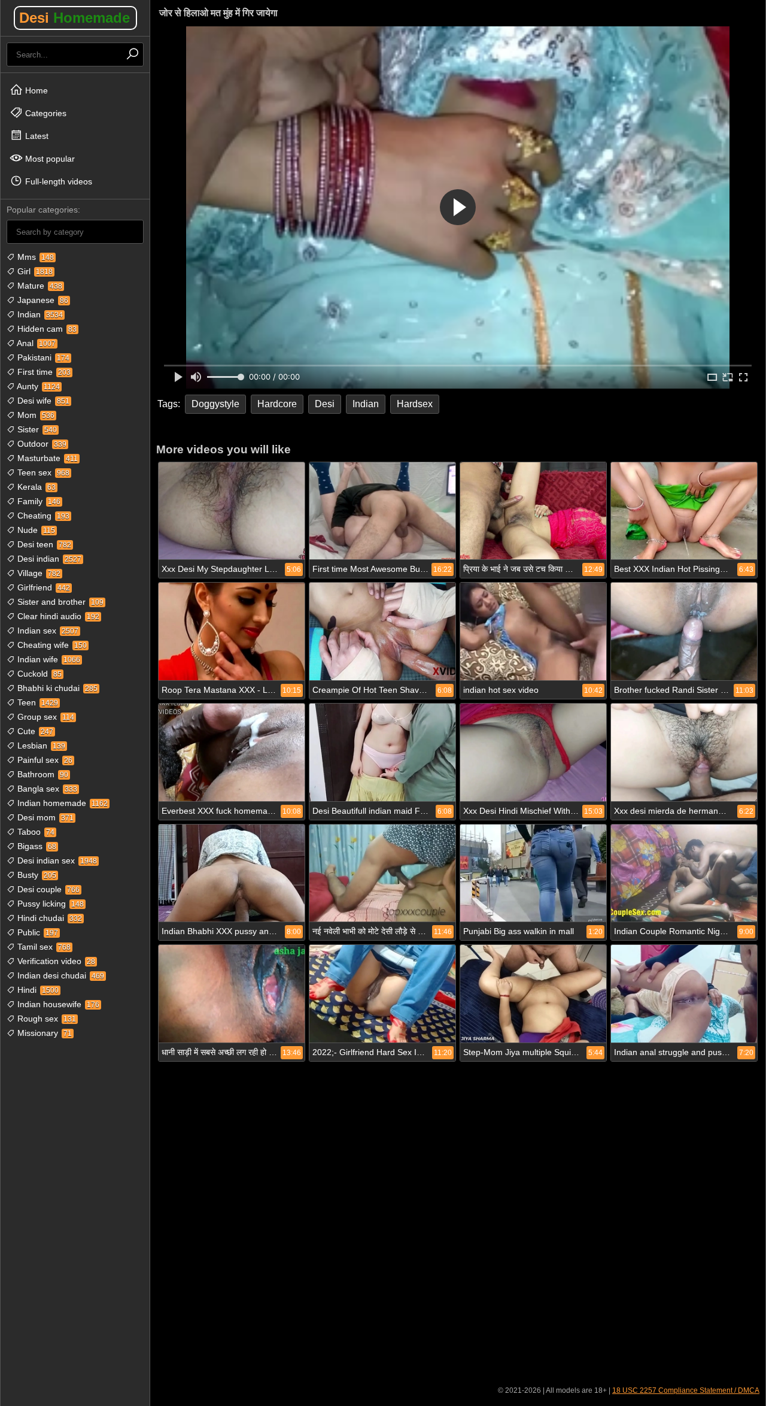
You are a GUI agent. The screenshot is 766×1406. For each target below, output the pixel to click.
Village (37, 573)
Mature (38, 285)
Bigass (35, 846)
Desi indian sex (56, 860)
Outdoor (40, 444)
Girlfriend (42, 587)
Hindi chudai (48, 918)
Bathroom (41, 774)
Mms (34, 257)
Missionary (43, 1033)
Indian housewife (57, 1004)
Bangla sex (46, 788)
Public (36, 932)
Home (35, 90)
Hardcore (277, 404)
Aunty (37, 386)
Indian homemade (61, 803)
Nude (35, 530)
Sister (36, 429)
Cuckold (38, 673)
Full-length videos (57, 181)
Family (37, 501)
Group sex (44, 717)
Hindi (37, 990)
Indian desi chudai (59, 975)
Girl (34, 271)
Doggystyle (215, 404)
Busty (35, 875)
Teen (36, 702)
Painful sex (43, 760)
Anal (35, 343)
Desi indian (48, 558)
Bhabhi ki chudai (56, 688)
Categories (44, 113)
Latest (35, 136)
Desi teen (43, 544)
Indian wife (47, 659)
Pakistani (42, 357)
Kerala (35, 487)
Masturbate (46, 458)
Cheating (42, 515)
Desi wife (42, 400)
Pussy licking (49, 903)
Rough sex (45, 1018)
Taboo (34, 832)
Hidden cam (46, 329)
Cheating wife (51, 645)
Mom (34, 415)
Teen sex (42, 472)
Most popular (49, 158)
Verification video (55, 961)
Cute (34, 731)
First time (43, 372)
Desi (74, 18)
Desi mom (44, 817)
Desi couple (47, 889)
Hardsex (415, 404)
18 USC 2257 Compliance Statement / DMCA (685, 1390)
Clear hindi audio (57, 616)
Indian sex (46, 630)
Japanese (41, 300)
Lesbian (40, 745)
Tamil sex (43, 947)
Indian (39, 314)
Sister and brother (59, 602)
